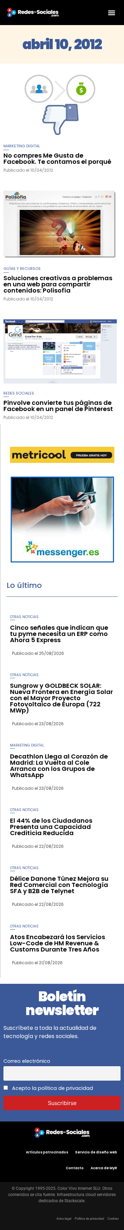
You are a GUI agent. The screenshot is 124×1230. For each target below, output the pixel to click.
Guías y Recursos (22, 268)
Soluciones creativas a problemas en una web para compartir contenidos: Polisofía (57, 284)
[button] (111, 12)
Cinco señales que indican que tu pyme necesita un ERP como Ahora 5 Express (59, 633)
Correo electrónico (26, 1061)
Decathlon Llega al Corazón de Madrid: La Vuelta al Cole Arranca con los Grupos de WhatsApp (59, 765)
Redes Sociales (18, 393)
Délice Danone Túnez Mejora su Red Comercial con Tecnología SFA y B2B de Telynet (59, 884)
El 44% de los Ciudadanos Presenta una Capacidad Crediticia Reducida (51, 826)
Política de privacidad (89, 1218)
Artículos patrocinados (47, 1152)
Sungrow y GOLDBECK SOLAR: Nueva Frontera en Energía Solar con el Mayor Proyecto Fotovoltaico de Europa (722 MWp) (61, 698)
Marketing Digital (21, 146)
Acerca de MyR (104, 1168)
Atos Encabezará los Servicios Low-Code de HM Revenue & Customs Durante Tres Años (57, 943)
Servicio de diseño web (96, 1152)
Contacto (75, 1168)
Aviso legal (63, 1218)
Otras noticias (24, 616)
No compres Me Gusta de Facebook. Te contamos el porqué (57, 158)
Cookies (113, 1218)
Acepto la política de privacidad (52, 1088)
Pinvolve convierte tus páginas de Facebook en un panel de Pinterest (58, 405)
